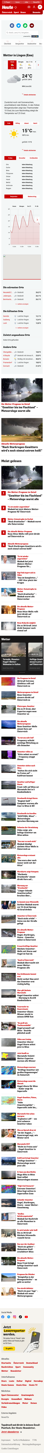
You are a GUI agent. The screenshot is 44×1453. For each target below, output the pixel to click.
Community (28, 1367)
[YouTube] (26, 1316)
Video (4, 1407)
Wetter (4, 1371)
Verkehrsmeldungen (10, 1403)
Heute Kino (21, 1385)
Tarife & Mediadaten (21, 1440)
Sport (16, 12)
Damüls (6, 316)
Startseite (6, 1363)
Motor (25, 1403)
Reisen (34, 1403)
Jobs (26, 2)
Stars (3, 1381)
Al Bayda (6, 355)
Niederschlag (32, 196)
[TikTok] (20, 1316)
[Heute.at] (7, 7)
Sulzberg (6, 320)
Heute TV (33, 1385)
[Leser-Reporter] (29, 6)
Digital (28, 1381)
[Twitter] (18, 25)
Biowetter (22, 158)
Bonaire (6, 359)
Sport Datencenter (10, 1395)
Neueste (36, 12)
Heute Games (7, 1385)
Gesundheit (16, 1399)
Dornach (6, 366)
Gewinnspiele (27, 1395)
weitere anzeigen (22, 304)
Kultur (20, 1381)
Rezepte (5, 1399)
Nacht (35, 123)
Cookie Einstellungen (10, 1448)
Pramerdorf (7, 362)
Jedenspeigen (8, 296)
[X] (8, 1316)
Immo (18, 2)
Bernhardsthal (8, 299)
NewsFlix (36, 2)
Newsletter (16, 1371)
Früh (8, 123)
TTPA (34, 1440)
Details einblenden (30, 95)
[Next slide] (40, 649)
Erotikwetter (34, 158)
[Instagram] (14, 1316)
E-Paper (7, 2)
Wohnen (28, 1399)
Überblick (7, 44)
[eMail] (32, 25)
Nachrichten (7, 1367)
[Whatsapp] (25, 25)
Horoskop (38, 1381)
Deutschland (32, 1363)
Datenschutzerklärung (10, 1444)
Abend (26, 123)
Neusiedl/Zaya (8, 292)
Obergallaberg (8, 352)
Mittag (18, 123)
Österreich (7, 12)
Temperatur (13, 196)
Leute (11, 1381)
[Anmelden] (34, 6)
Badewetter (32, 44)
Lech (5, 323)
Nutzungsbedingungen (31, 1444)
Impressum (6, 1440)
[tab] (19, 672)
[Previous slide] (3, 649)
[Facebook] (12, 25)
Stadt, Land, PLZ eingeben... (19, 33)
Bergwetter (20, 44)
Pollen (10, 158)
